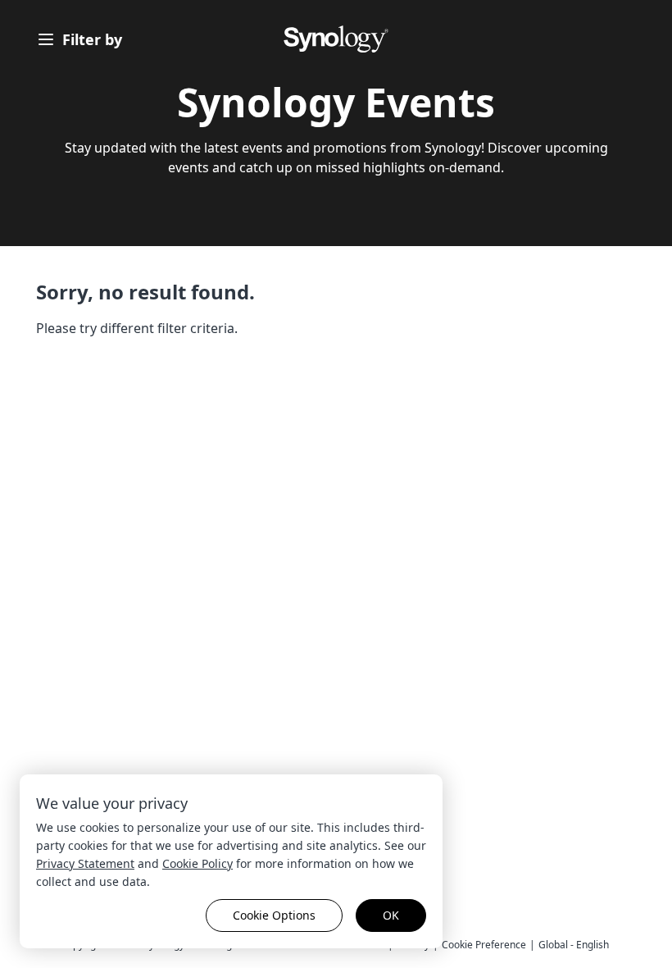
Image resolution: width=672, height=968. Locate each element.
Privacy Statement (85, 863)
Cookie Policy (197, 863)
